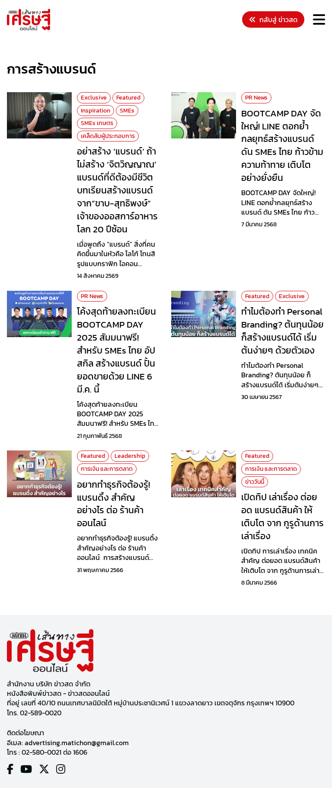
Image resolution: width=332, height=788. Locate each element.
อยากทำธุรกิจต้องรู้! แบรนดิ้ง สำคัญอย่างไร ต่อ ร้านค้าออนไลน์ (113, 503)
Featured (128, 97)
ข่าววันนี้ (254, 481)
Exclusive (94, 97)
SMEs (127, 110)
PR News (256, 97)
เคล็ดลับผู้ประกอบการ (108, 136)
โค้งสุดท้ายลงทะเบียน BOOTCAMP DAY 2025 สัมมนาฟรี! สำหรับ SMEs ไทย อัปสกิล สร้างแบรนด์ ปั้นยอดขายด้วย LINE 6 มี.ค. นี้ (116, 350)
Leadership (130, 455)
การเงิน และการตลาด (107, 468)
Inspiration (95, 110)
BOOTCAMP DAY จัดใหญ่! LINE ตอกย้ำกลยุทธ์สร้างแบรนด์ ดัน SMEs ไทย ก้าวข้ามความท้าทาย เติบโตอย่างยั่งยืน (282, 145)
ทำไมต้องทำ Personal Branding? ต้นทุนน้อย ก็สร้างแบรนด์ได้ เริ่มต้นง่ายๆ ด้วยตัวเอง (282, 330)
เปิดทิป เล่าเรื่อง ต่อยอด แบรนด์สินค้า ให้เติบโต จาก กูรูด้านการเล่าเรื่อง (282, 516)
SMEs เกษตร (97, 123)
